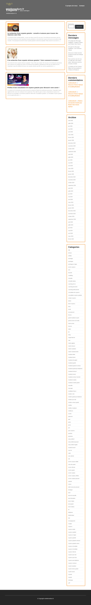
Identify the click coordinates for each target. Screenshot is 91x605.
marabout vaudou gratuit (73, 382)
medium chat (71, 394)
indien (69, 329)
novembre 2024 (72, 179)
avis (69, 269)
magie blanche (71, 337)
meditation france (72, 391)
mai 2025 (70, 162)
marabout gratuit (72, 363)
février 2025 (71, 171)
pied (69, 419)
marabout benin (71, 357)
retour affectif (71, 439)
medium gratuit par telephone (75, 396)
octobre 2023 (71, 216)
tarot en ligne (71, 501)
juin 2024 (70, 193)
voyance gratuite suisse (73, 543)
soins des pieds (72, 464)
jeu (69, 331)
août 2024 (70, 188)
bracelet (70, 272)
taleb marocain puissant (73, 487)
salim (69, 453)
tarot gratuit (70, 504)
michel (69, 413)
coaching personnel (72, 286)
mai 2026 (70, 129)
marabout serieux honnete (74, 377)
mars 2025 (70, 168)
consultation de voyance (73, 292)
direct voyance (71, 303)
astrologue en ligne (72, 264)
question (70, 433)
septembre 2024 (72, 185)
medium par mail (72, 399)
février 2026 (71, 137)
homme (70, 326)
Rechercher (71, 23)
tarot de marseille (72, 495)
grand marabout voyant (73, 317)
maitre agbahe (71, 343)
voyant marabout (72, 566)
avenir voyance (71, 267)
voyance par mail (72, 554)
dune (69, 306)
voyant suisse (71, 571)
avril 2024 (70, 199)
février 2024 (71, 205)
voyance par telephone (73, 560)
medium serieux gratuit (73, 402)
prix (69, 427)
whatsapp (70, 580)
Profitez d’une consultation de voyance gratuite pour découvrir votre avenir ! (33, 87)
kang (69, 334)
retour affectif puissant (73, 441)
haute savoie (71, 323)
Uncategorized (71, 520)
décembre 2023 (72, 210)
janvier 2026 (71, 140)
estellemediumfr (72, 82)
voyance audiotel (72, 532)
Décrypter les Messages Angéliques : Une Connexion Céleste (74, 48)
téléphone (70, 512)
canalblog (70, 275)
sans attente (71, 456)
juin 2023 (70, 227)
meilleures (70, 410)
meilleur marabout (72, 408)
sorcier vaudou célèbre (73, 475)
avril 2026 (70, 131)
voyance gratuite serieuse (74, 540)
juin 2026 (70, 126)
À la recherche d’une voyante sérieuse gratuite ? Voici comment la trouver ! (33, 60)
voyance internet (72, 551)
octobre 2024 (71, 182)
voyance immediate (72, 546)
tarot (69, 492)
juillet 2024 (70, 191)
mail (69, 340)
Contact (81, 5)
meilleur (70, 405)
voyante (70, 574)
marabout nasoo (72, 374)
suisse (69, 484)
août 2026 (70, 120)
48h (69, 250)
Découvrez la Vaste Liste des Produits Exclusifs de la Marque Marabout (75, 54)
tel (68, 509)
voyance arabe (71, 529)
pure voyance (71, 430)
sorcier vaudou (71, 472)
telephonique (71, 515)
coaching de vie (72, 284)
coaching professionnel (73, 289)
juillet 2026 (70, 123)
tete (69, 518)
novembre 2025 (72, 146)
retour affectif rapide (72, 444)
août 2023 (70, 222)
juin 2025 (70, 160)
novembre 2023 (72, 213)
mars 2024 (70, 202)
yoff (69, 583)
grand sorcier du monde (73, 320)
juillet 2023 (70, 224)
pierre (69, 425)
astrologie (70, 258)
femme (70, 315)
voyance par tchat (72, 557)
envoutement (71, 312)
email (69, 309)
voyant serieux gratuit (73, 568)
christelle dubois (72, 281)
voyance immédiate (72, 549)
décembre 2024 (72, 177)
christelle (70, 278)
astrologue (70, 261)
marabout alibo (71, 354)
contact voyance (72, 298)
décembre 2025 (72, 143)
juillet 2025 (70, 157)
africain (70, 252)
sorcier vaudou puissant (73, 478)
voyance (70, 526)
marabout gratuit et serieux (74, 365)
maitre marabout (72, 348)
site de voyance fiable (73, 461)
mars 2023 (70, 236)
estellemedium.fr (15, 9)
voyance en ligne (72, 535)
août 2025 (70, 154)
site (69, 458)
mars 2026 (70, 134)
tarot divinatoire (71, 498)
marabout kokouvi (72, 371)
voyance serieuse (72, 563)
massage (70, 388)
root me (70, 450)
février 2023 (71, 239)
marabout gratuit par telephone (75, 368)
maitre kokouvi (71, 346)
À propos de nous (71, 5)
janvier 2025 (71, 174)
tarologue (70, 489)
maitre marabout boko (73, 351)
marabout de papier (72, 360)
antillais (70, 255)
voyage (70, 523)
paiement (70, 416)
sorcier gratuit (71, 470)
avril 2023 (70, 233)
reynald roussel (71, 447)
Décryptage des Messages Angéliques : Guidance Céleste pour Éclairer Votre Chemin (75, 42)
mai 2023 (70, 230)
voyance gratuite (72, 537)
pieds (69, 422)
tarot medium (71, 506)
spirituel (70, 481)
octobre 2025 (71, 148)
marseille (70, 385)
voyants (70, 577)
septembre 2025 (72, 151)
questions (70, 436)
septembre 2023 (72, 219)
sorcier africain (71, 467)
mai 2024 (70, 196)
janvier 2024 (71, 208)
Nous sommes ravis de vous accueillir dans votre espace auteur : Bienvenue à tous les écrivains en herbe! (75, 61)
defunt (69, 300)
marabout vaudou (72, 379)
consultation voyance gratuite (75, 295)
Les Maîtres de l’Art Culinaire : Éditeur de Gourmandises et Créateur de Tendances (75, 68)
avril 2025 (70, 165)
